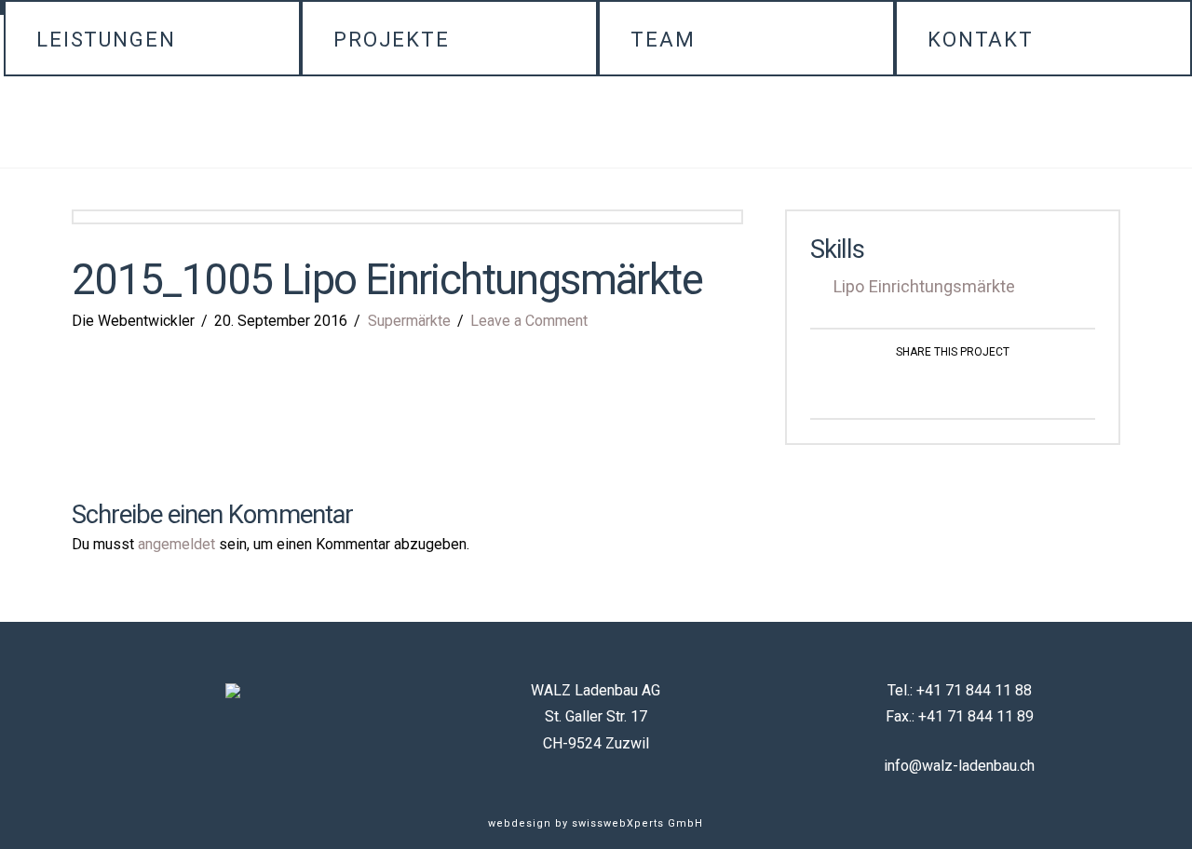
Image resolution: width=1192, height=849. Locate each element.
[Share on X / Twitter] (975, 388)
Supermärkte (409, 321)
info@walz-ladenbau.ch (959, 766)
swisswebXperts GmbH (637, 823)
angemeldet (176, 544)
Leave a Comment (529, 321)
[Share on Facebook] (931, 388)
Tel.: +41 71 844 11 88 (959, 690)
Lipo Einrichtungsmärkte (924, 286)
